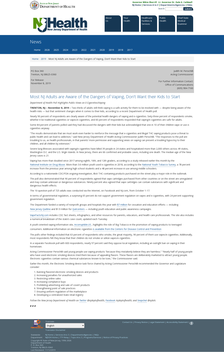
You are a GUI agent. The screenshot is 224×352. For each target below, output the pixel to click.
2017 (129, 49)
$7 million (122, 204)
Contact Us (127, 322)
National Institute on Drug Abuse (47, 164)
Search (161, 8)
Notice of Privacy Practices (115, 337)
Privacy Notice (141, 322)
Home (37, 49)
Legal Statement (157, 322)
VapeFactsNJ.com (39, 215)
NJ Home (136, 5)
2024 (65, 49)
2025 (56, 49)
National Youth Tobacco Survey (159, 164)
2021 (93, 49)
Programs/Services (92, 337)
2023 (74, 49)
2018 (120, 49)
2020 (102, 49)
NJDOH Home (51, 337)
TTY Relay (64, 337)
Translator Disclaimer (55, 330)
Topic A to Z (76, 337)
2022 (83, 49)
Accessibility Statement (177, 322)
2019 (111, 49)
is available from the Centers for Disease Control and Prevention (127, 229)
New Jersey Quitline (40, 209)
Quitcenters (78, 209)
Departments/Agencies (173, 5)
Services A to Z (150, 5)
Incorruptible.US (82, 224)
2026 (47, 49)
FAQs (189, 5)
